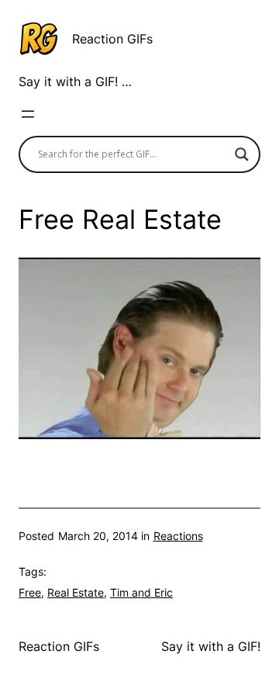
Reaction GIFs (112, 39)
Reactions (178, 535)
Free (30, 592)
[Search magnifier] (242, 154)
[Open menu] (28, 114)
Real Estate (75, 592)
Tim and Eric (141, 592)
